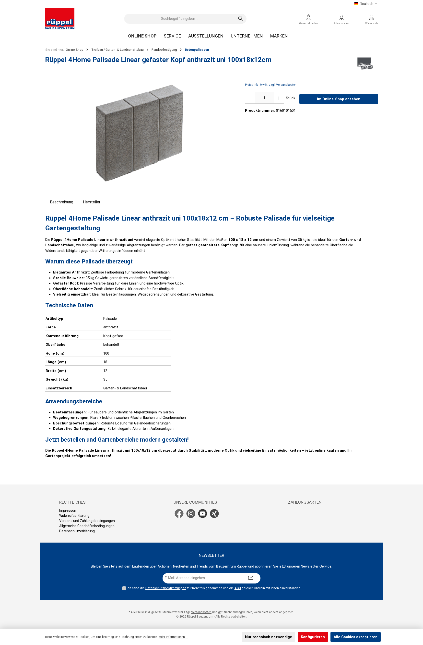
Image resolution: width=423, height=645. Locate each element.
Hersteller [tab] (91, 202)
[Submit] (250, 578)
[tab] (61, 202)
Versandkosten (201, 612)
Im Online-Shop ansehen (338, 99)
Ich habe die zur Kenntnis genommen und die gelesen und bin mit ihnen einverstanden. (214, 588)
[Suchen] (241, 19)
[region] (140, 134)
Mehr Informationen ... (173, 637)
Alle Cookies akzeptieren (355, 637)
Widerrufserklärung (74, 516)
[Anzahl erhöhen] (279, 98)
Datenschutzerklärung (77, 531)
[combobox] (179, 19)
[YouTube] (202, 513)
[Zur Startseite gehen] (59, 18)
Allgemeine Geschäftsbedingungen (87, 526)
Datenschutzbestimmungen (165, 588)
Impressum (68, 510)
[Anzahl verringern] (250, 98)
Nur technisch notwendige (268, 637)
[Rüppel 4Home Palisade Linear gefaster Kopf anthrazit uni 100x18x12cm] (140, 134)
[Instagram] (190, 513)
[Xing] (214, 513)
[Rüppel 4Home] (365, 63)
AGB (238, 588)
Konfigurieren (313, 637)
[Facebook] (179, 513)
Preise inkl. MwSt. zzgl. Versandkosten (270, 85)
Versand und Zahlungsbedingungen (87, 521)
